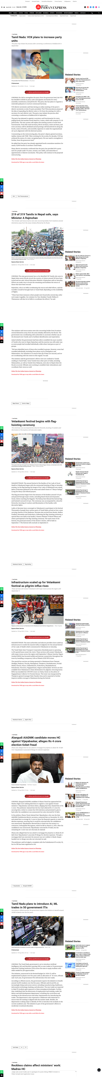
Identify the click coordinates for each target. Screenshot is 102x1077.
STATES (21, 13)
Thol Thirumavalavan (23, 196)
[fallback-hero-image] (70, 80)
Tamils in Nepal (25, 403)
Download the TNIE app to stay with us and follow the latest (27, 162)
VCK (14, 196)
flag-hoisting (28, 564)
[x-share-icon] (2, 184)
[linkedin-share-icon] (2, 190)
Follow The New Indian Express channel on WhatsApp (26, 159)
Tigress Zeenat (22, 15)
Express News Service (17, 262)
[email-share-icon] (2, 194)
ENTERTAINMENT (68, 13)
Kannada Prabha (35, 1)
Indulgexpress (67, 1)
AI (21, 1047)
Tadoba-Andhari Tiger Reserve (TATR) (36, 15)
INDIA (10, 13)
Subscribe (19, 7)
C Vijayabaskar (16, 886)
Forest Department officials (52, 15)
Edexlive (75, 1)
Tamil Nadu (15, 1047)
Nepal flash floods (64, 15)
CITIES (26, 13)
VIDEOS (76, 13)
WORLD (15, 13)
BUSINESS (45, 13)
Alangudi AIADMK (27, 886)
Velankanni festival (17, 564)
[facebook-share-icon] (2, 187)
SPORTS (52, 13)
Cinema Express (58, 1)
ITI (25, 1047)
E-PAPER (24, 7)
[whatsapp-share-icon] (2, 180)
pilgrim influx (28, 719)
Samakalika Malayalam (47, 1)
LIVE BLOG (82, 13)
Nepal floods (73, 15)
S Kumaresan (15, 83)
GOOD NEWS (59, 13)
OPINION (32, 13)
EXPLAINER (38, 13)
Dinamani (27, 1)
